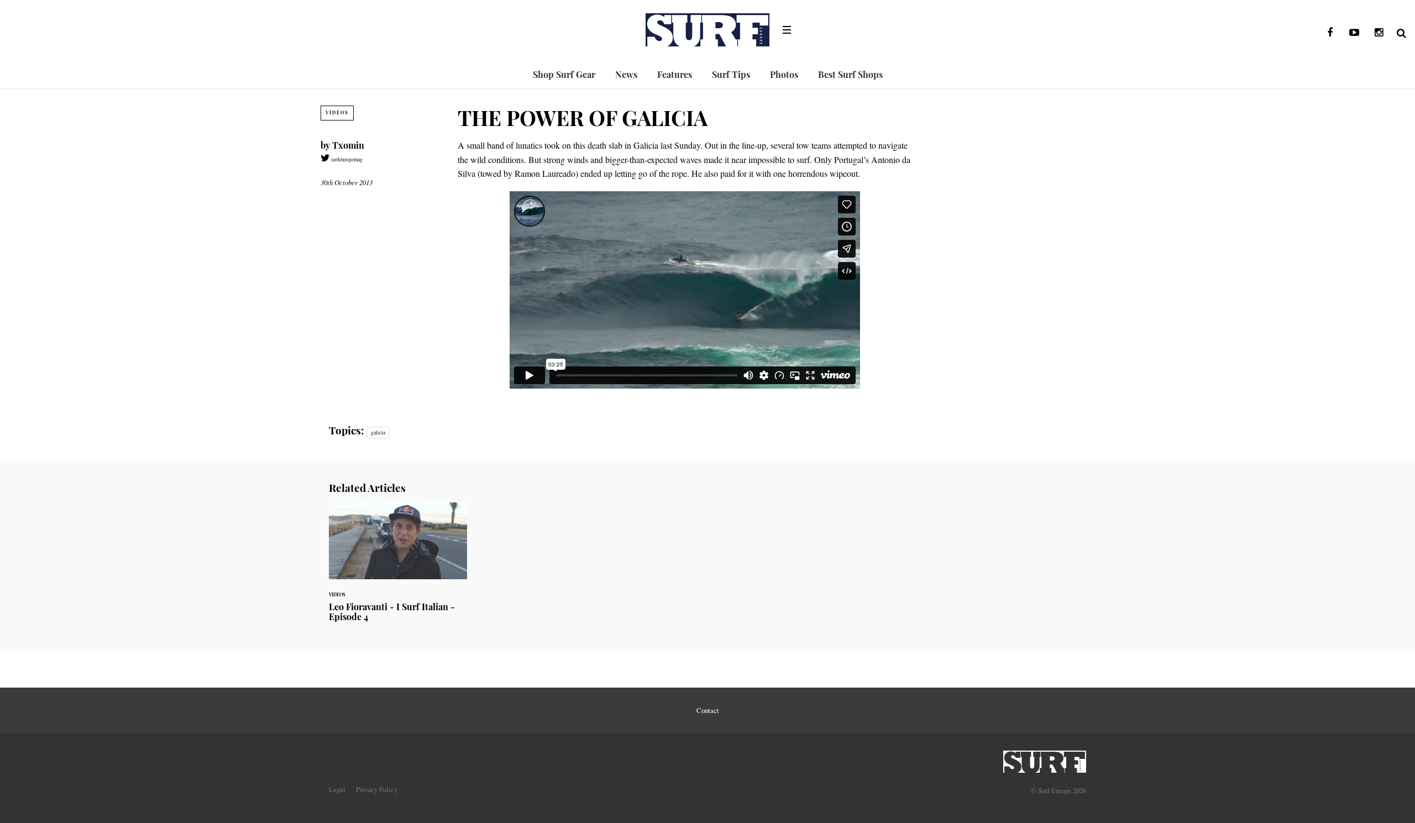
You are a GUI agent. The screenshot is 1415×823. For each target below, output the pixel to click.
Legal (337, 789)
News (626, 74)
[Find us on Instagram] (1378, 32)
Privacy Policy (376, 789)
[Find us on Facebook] (1330, 32)
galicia (378, 432)
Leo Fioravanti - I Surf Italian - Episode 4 (398, 568)
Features (674, 74)
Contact (707, 710)
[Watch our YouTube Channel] (1354, 32)
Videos (337, 112)
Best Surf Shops (850, 74)
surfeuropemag (346, 159)
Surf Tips (731, 74)
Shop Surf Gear (564, 74)
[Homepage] (1044, 758)
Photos (784, 74)
